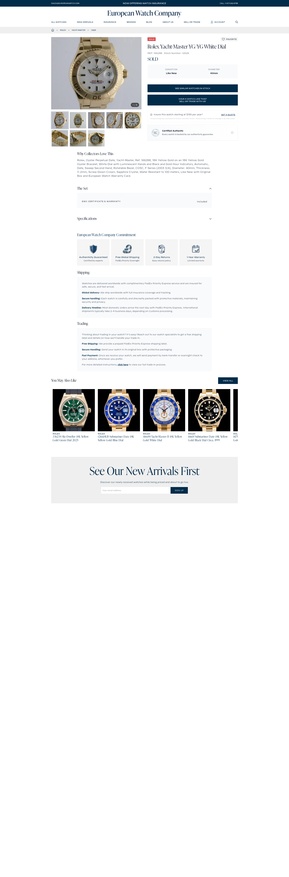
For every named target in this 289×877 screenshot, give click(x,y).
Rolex (63, 30)
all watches (58, 22)
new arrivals (85, 22)
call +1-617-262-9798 (229, 3)
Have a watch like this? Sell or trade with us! (193, 100)
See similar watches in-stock (192, 88)
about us (168, 22)
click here (123, 364)
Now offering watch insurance (144, 3)
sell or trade (192, 22)
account (219, 22)
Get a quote (228, 115)
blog (149, 22)
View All (228, 381)
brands (131, 22)
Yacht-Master (78, 30)
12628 (93, 30)
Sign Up (179, 490)
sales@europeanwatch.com (65, 3)
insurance (110, 22)
